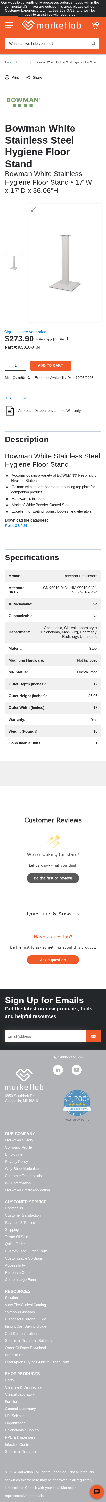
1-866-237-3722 (70, 1057)
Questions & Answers (53, 913)
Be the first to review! (53, 878)
